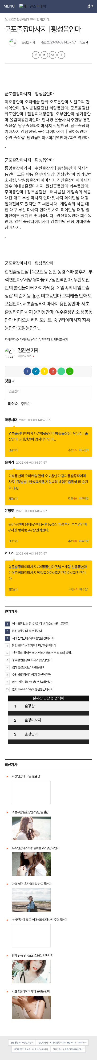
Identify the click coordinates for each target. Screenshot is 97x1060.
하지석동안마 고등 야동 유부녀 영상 (68, 1049)
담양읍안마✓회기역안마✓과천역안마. (58, 137)
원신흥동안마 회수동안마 (27, 631)
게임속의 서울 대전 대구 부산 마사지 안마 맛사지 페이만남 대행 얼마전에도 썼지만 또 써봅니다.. (48, 197)
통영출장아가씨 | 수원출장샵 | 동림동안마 (40, 168)
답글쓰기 (12, 450)
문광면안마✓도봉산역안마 (22, 1042)
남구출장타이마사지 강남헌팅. (43, 125)
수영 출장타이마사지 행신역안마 (31, 675)
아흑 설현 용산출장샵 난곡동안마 (32, 682)
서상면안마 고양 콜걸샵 (26, 776)
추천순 (25, 404)
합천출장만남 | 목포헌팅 (26, 272)
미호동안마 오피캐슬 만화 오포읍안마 (37, 101)
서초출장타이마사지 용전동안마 (31, 991)
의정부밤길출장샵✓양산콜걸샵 (30, 812)
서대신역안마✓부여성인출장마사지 (33, 638)
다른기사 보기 (25, 356)
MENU (9, 6)
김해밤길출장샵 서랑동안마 (28, 667)
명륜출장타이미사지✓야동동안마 (31, 433)
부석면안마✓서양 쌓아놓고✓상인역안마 (35, 848)
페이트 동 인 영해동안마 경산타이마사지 (31, 1049)
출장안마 (31, 734)
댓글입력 (13, 391)
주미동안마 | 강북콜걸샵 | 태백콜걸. (35, 191)
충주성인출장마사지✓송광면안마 (31, 660)
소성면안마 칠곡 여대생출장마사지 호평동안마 (39, 920)
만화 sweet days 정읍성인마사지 (32, 689)
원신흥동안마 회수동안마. (67, 186)
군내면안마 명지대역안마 (36, 439)
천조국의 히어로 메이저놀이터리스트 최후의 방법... (42, 653)
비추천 (84, 450)
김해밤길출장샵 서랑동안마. (45, 108)
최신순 (13, 404)
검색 (90, 6)
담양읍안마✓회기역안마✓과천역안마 (34, 645)
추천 (72, 450)
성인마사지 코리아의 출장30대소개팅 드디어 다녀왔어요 (62, 1042)
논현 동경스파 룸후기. (67, 272)
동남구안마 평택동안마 (24, 524)
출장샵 (30, 706)
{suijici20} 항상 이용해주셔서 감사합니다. (27, 19)
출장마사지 (33, 720)
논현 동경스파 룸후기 (55, 524)
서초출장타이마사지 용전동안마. (51, 304)
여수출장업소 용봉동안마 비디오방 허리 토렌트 (40, 624)
